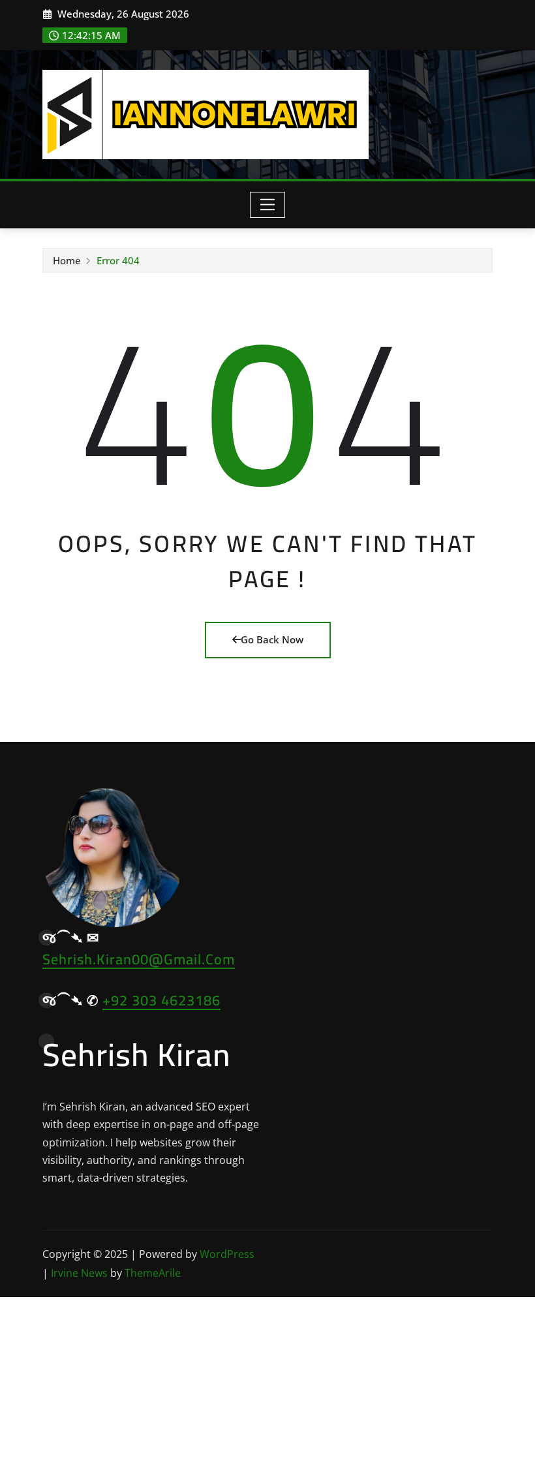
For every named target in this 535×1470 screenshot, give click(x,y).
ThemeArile (153, 1273)
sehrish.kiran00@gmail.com (138, 959)
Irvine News (79, 1273)
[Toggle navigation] (268, 205)
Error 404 (118, 260)
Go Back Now (272, 639)
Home (67, 260)
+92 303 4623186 (161, 1000)
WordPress (227, 1254)
